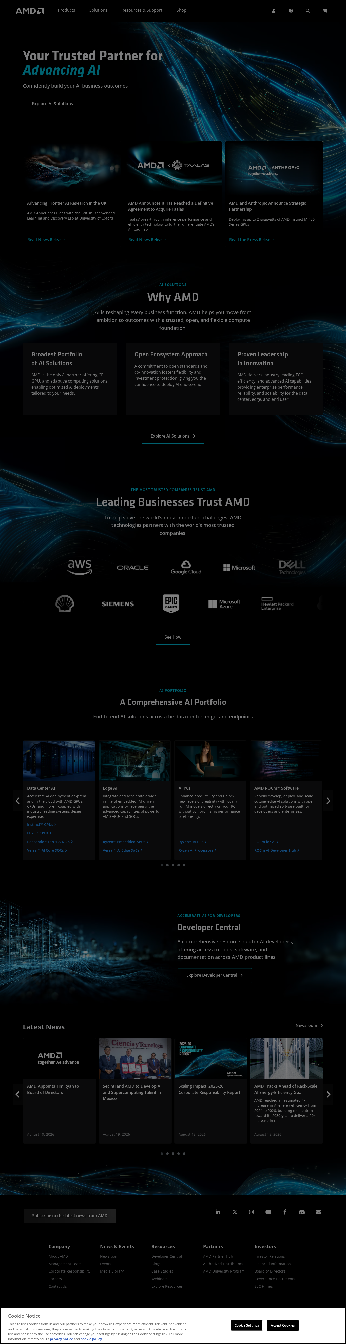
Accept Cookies (283, 1325)
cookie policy (91, 1338)
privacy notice (61, 1338)
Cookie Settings (247, 1325)
